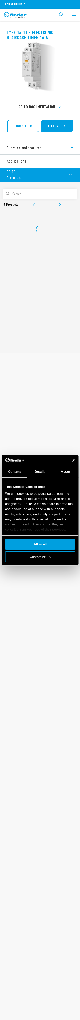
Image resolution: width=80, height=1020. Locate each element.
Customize (38, 557)
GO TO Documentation (36, 106)
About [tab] (65, 471)
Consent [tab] (14, 471)
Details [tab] (40, 471)
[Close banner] (73, 460)
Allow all (40, 544)
